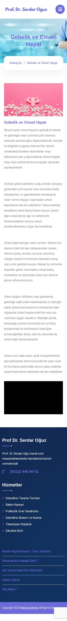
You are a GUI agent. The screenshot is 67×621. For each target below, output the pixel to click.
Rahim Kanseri (15, 504)
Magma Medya (30, 607)
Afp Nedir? (9, 589)
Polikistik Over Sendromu (22, 511)
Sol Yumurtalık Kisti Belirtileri (22, 570)
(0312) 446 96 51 (24, 471)
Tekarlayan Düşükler (19, 524)
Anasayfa (15, 63)
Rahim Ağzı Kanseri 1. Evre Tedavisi (26, 551)
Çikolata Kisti (14, 530)
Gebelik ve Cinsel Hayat (25, 122)
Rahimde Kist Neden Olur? (19, 561)
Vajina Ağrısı (11, 580)
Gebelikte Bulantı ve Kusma (24, 517)
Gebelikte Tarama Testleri (23, 498)
